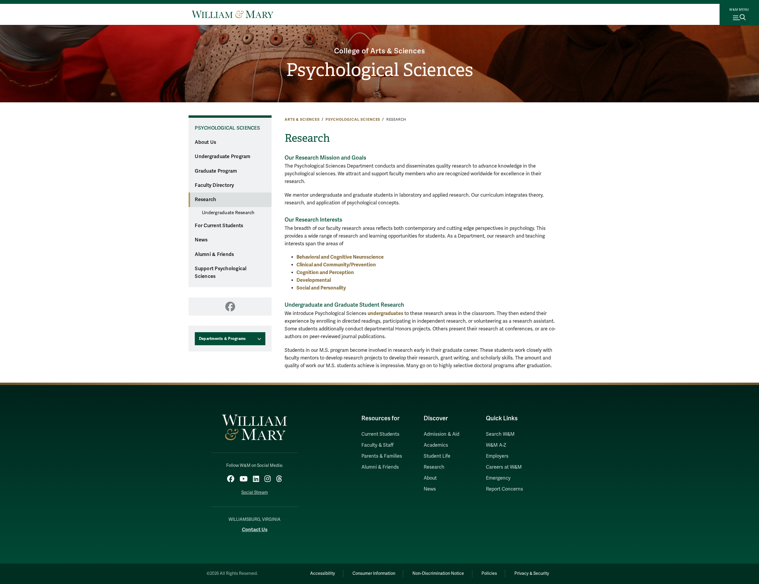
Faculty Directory (214, 185)
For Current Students (219, 226)
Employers (497, 456)
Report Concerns (504, 489)
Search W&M (500, 434)
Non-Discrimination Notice (438, 573)
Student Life (437, 456)
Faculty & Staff (377, 445)
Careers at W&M (504, 467)
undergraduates (385, 313)
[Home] (232, 14)
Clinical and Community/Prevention (336, 265)
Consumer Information (374, 573)
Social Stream (254, 492)
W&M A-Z (496, 445)
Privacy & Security (531, 573)
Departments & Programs (222, 338)
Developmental (313, 280)
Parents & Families (381, 456)
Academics (436, 445)
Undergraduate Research (228, 212)
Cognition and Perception (325, 272)
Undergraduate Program (222, 157)
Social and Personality (321, 288)
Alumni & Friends (214, 254)
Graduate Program (216, 171)
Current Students (380, 434)
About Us (205, 142)
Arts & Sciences (302, 119)
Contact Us (254, 529)
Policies (489, 573)
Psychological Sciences (379, 70)
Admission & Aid (441, 434)
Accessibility (322, 573)
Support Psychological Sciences (220, 273)
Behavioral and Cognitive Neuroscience (340, 257)
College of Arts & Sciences (379, 51)
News (201, 240)
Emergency (498, 478)
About (430, 478)
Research (205, 200)
